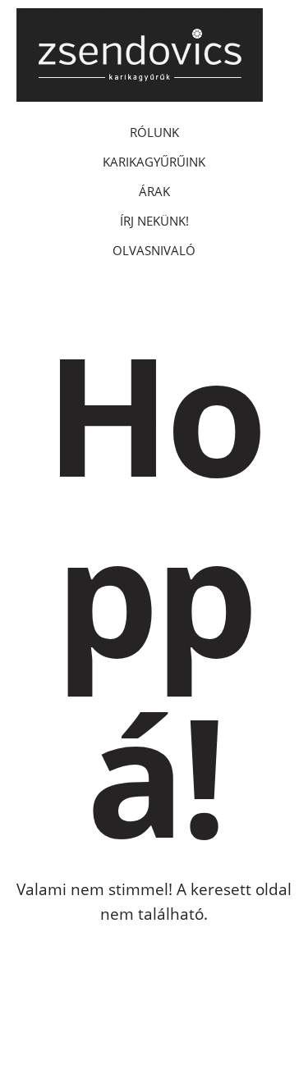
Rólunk (154, 132)
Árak (154, 191)
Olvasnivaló (154, 250)
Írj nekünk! (154, 220)
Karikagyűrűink (154, 161)
